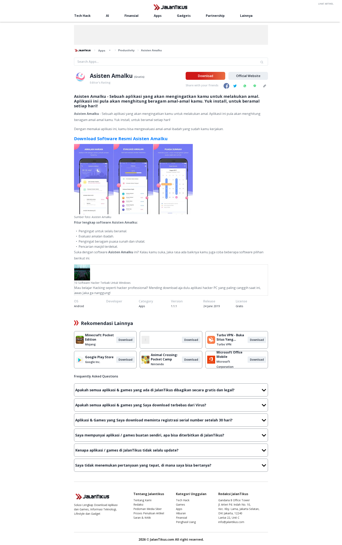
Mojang (90, 344)
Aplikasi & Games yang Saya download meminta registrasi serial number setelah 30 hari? (154, 420)
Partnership (215, 15)
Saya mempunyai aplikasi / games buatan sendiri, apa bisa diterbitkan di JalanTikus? (149, 435)
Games (180, 504)
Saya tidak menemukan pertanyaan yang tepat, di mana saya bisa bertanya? (143, 465)
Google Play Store (99, 357)
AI (107, 15)
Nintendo (157, 364)
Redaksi (138, 504)
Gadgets (184, 15)
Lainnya (246, 15)
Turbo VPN (224, 344)
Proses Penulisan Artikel (148, 513)
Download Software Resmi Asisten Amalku (121, 138)
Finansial (131, 15)
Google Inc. (92, 362)
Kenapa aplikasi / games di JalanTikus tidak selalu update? (127, 450)
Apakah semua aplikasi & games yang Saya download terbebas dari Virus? (140, 405)
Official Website (248, 76)
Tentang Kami (142, 500)
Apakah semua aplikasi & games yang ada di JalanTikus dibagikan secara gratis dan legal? (155, 390)
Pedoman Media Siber (147, 509)
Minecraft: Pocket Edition (99, 337)
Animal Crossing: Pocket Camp (164, 357)
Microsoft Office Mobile (229, 354)
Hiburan (181, 513)
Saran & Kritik (142, 517)
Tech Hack (82, 15)
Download (205, 76)
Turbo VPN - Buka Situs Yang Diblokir (230, 337)
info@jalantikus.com (231, 522)
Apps (158, 15)
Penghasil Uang (186, 522)
